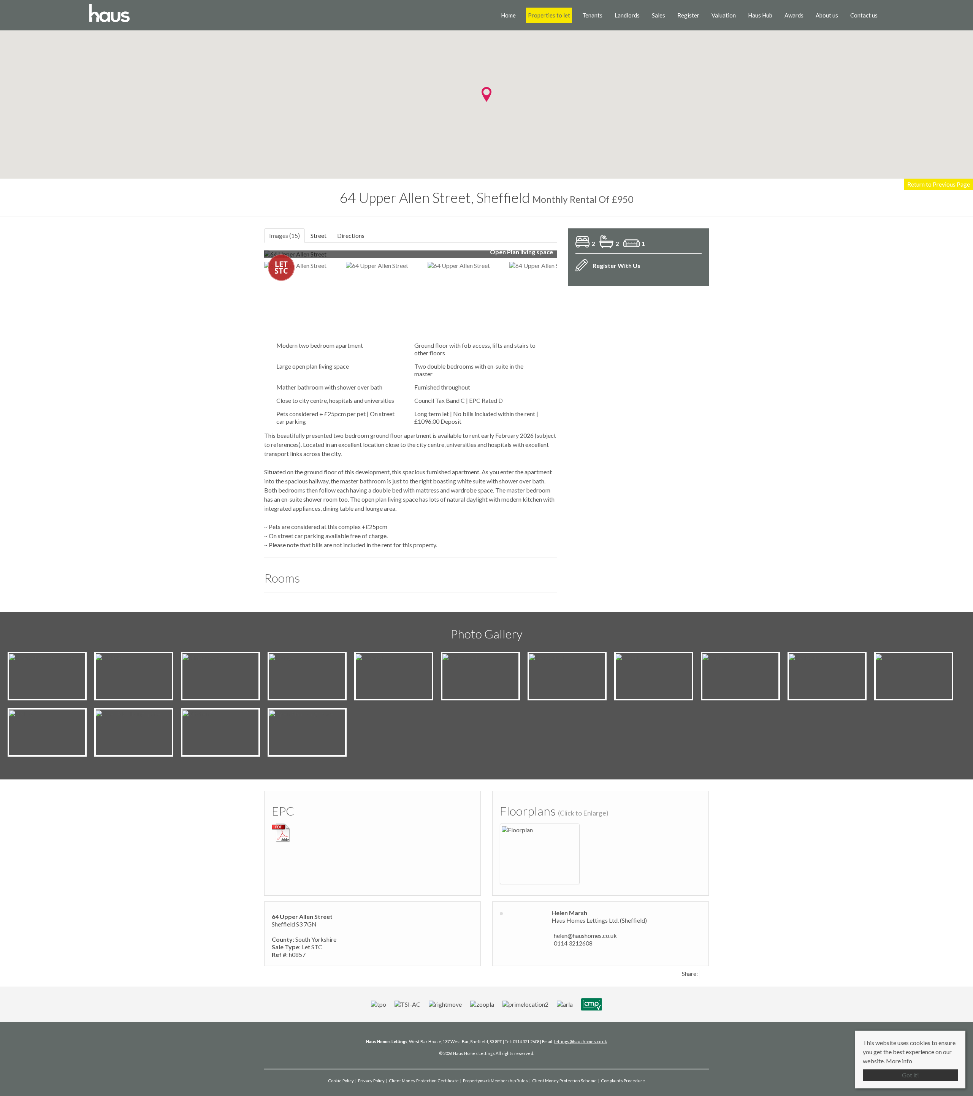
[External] (369, 656)
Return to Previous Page (938, 184)
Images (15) (284, 235)
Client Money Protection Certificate (424, 1080)
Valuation (724, 15)
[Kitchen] (109, 656)
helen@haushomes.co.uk (585, 935)
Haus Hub (760, 15)
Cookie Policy (341, 1080)
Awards (793, 15)
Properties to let (549, 15)
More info (899, 1060)
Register (688, 15)
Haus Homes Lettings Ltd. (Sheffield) (599, 920)
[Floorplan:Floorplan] (517, 829)
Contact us (864, 15)
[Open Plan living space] (41, 656)
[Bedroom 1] (460, 656)
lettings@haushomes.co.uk (580, 1041)
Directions (350, 235)
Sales (658, 15)
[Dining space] (202, 656)
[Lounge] (281, 656)
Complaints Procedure (623, 1080)
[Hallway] (23, 713)
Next (571, 257)
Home (508, 15)
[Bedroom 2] (806, 656)
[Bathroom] (718, 656)
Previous (252, 257)
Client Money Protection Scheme (564, 1080)
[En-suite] (629, 656)
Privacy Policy (371, 1080)
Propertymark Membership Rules (495, 1080)
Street (318, 235)
